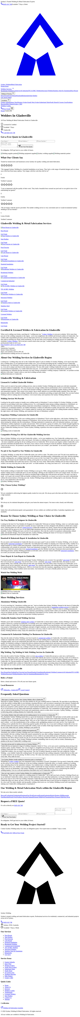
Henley (52, 795)
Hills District (10, 104)
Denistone (24, 795)
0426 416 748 (7, 4)
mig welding (39, 656)
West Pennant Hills (57, 797)
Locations (4, 100)
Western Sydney (22, 102)
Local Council (24, 690)
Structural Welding (47, 91)
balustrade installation (15, 544)
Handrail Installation (37, 672)
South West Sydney (34, 102)
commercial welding (44, 638)
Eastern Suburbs (6, 102)
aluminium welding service (60, 607)
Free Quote (6, 109)
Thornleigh (48, 797)
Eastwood (36, 795)
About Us (8, 987)
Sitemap (7, 999)
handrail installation (32, 549)
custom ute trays (27, 527)
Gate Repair (12, 95)
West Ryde (66, 797)
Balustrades (25, 95)
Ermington (47, 795)
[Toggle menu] (12, 108)
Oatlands (30, 797)
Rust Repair (74, 91)
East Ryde (30, 795)
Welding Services (6, 89)
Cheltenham (17, 795)
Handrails (19, 95)
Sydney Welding (47, 334)
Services (7, 989)
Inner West (14, 102)
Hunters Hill (58, 795)
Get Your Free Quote (26, 146)
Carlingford (9, 795)
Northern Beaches (22, 797)
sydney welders (14, 761)
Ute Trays (4, 97)
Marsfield (6, 797)
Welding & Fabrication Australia (13, 1008)
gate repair (66, 560)
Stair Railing (33, 95)
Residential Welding (7, 91)
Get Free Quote (19, 833)
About (6, 86)
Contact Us (8, 997)
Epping (41, 795)
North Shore (53, 102)
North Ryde (13, 797)
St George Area (62, 102)
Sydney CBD (18, 104)
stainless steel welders (27, 622)
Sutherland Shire (45, 102)
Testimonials (8, 992)
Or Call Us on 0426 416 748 (16, 345)
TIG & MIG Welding (35, 91)
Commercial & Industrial (20, 91)
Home (3, 86)
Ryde (43, 797)
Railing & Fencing (7, 94)
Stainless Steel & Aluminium (62, 91)
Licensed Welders (10, 994)
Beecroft (3, 795)
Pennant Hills (37, 797)
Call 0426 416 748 (9, 133)
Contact (9, 97)
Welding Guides (6, 106)
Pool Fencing (5, 95)
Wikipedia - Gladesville (10, 690)
